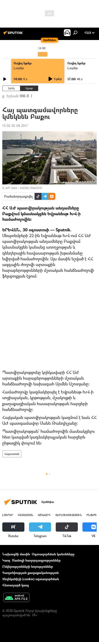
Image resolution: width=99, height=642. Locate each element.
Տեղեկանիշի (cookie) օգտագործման (30, 579)
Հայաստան (11, 454)
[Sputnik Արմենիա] (13, 34)
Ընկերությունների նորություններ (27, 566)
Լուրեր (19, 68)
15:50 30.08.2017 (15, 125)
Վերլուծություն (68, 515)
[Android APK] (16, 598)
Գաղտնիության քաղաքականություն (30, 572)
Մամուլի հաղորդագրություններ (36, 560)
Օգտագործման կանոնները (53, 554)
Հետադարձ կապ (15, 585)
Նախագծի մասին (16, 554)
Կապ (6, 560)
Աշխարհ (44, 515)
